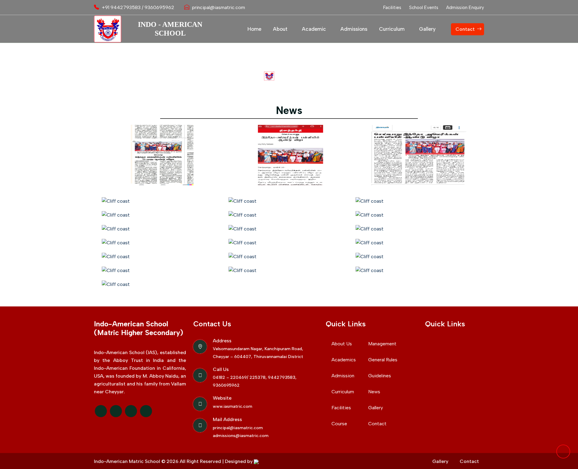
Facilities (392, 7)
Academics (343, 360)
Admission (342, 376)
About (280, 29)
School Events (423, 7)
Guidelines (379, 376)
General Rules (382, 360)
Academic (314, 29)
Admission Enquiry (465, 7)
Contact (465, 29)
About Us (341, 344)
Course (339, 423)
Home (254, 29)
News (374, 392)
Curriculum (392, 29)
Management (382, 344)
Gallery (427, 29)
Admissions (353, 29)
